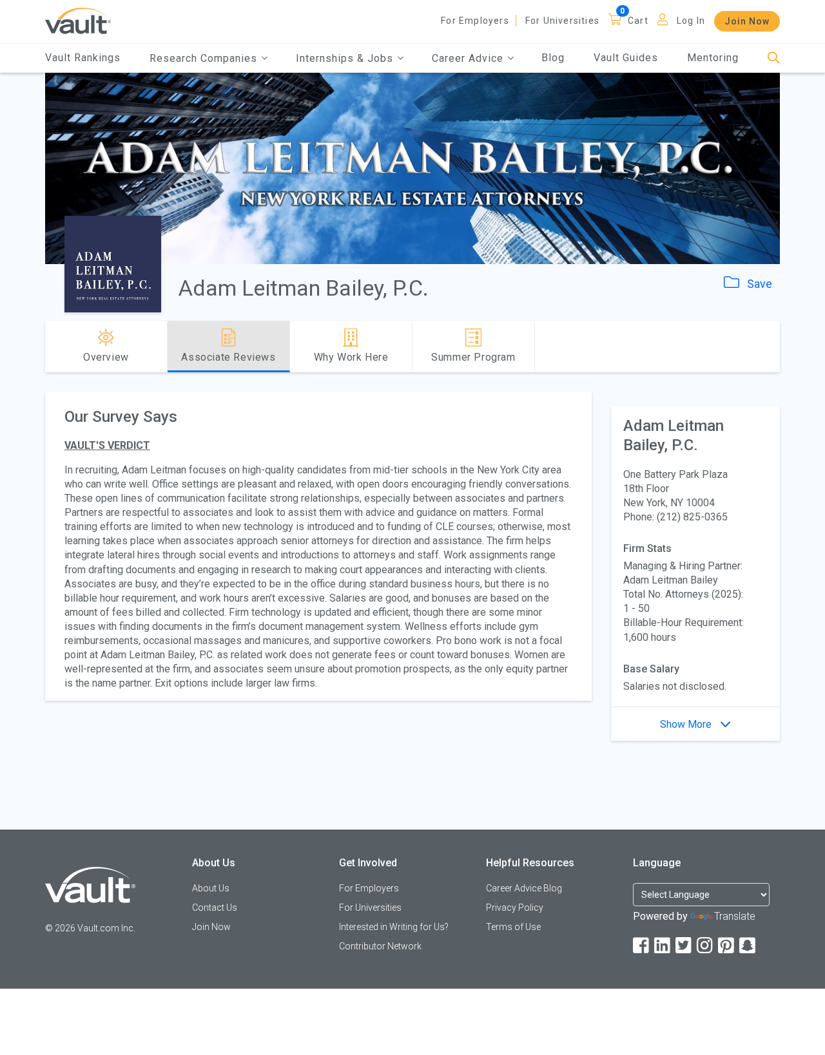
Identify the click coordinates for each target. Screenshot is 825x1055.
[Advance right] (775, 346)
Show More (687, 724)
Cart (638, 20)
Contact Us (214, 907)
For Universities (562, 20)
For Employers (475, 20)
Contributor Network (380, 946)
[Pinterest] (727, 946)
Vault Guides (626, 58)
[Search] (774, 58)
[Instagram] (706, 946)
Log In (691, 20)
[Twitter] (684, 946)
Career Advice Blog (524, 888)
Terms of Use (513, 927)
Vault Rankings (83, 58)
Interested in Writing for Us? (394, 927)
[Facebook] (642, 946)
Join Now (747, 21)
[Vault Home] (78, 20)
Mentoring (713, 58)
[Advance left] (50, 346)
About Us (210, 888)
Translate (734, 916)
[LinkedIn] (663, 946)
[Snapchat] (748, 946)
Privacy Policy (514, 907)
